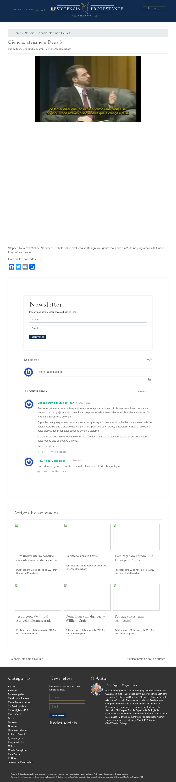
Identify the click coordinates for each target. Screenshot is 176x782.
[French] (45, 9)
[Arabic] (37, 9)
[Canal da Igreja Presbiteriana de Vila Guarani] (80, 732)
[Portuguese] (48, 9)
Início (17, 9)
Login (148, 359)
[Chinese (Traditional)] (39, 9)
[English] (42, 9)
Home (17, 33)
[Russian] (51, 9)
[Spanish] (53, 9)
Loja (29, 9)
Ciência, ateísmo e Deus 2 (27, 658)
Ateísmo (29, 33)
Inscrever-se (37, 336)
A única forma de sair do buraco (146, 658)
